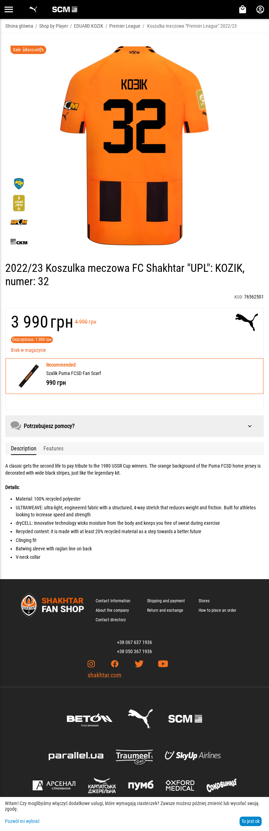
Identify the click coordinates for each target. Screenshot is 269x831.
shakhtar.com (105, 675)
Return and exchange (165, 610)
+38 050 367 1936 (134, 651)
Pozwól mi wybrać (22, 821)
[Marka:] (246, 322)
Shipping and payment (166, 600)
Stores (204, 600)
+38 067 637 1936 (134, 642)
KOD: (238, 297)
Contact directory (111, 619)
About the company (112, 610)
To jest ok (250, 821)
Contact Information (113, 600)
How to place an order (217, 610)
